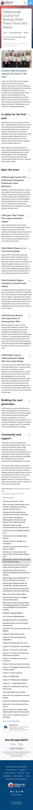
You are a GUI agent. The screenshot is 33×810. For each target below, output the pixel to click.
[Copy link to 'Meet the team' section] (29, 169)
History (26, 33)
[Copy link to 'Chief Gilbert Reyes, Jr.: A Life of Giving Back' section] (29, 249)
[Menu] (30, 2)
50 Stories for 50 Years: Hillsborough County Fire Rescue (14, 38)
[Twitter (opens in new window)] (13, 791)
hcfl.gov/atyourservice (16, 756)
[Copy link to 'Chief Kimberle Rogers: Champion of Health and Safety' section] (29, 281)
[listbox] (16, 609)
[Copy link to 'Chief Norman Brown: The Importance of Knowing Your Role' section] (29, 316)
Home (5, 33)
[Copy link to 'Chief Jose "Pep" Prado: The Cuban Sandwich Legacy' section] (29, 216)
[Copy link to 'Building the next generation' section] (29, 400)
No (22, 744)
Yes (14, 744)
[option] (16, 501)
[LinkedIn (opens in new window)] (22, 791)
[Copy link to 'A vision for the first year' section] (29, 114)
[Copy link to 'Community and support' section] (29, 435)
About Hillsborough (15, 33)
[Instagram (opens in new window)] (19, 791)
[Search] (25, 3)
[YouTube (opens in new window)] (16, 791)
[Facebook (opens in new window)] (11, 791)
